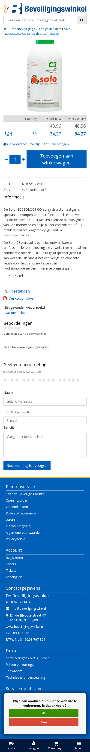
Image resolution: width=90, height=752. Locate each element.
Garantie (12, 519)
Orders (11, 564)
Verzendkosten (17, 507)
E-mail (16, 412)
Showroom (14, 671)
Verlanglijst (14, 577)
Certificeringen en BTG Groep (28, 658)
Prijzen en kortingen (21, 664)
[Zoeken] (82, 20)
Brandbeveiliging (21, 29)
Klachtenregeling (18, 526)
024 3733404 (19, 602)
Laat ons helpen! (15, 312)
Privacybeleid (15, 539)
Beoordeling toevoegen (27, 465)
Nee (44, 722)
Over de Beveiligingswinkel (25, 494)
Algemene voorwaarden (24, 532)
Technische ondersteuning (25, 677)
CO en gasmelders (49, 29)
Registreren (14, 557)
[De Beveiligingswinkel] (45, 9)
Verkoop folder (22, 298)
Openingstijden (17, 500)
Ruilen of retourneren (22, 513)
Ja (44, 713)
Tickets (11, 570)
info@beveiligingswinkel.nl (30, 608)
